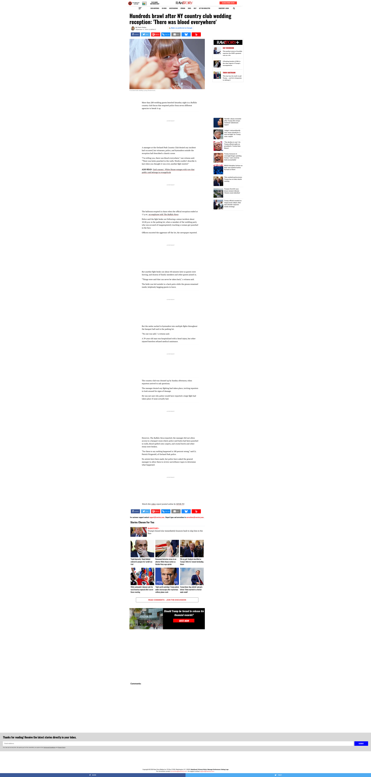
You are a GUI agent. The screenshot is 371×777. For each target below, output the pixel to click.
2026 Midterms (154, 8)
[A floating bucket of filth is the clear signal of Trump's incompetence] (217, 63)
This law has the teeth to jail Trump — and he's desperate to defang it (232, 78)
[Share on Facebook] (135, 34)
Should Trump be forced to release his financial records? (184, 613)
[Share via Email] (176, 34)
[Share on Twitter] (145, 34)
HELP (195, 8)
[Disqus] (167, 656)
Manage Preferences (214, 769)
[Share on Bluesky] (186, 34)
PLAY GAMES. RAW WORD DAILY (154, 3)
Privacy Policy (202, 769)
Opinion (183, 8)
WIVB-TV (180, 504)
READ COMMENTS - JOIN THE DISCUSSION (167, 600)
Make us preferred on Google (181, 28)
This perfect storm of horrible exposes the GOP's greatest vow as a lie (232, 53)
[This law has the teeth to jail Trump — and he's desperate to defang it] (217, 75)
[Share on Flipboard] (155, 34)
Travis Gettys (142, 27)
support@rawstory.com (207, 771)
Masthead (194, 769)
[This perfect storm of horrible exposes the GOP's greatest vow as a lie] (217, 50)
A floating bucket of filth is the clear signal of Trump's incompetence (231, 63)
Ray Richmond (228, 48)
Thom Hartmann (229, 72)
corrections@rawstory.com (179, 771)
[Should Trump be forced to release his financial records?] (146, 618)
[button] (234, 8)
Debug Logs (224, 769)
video (189, 8)
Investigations (173, 8)
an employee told (163, 214)
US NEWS (164, 8)
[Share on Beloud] (196, 34)
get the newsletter (204, 8)
